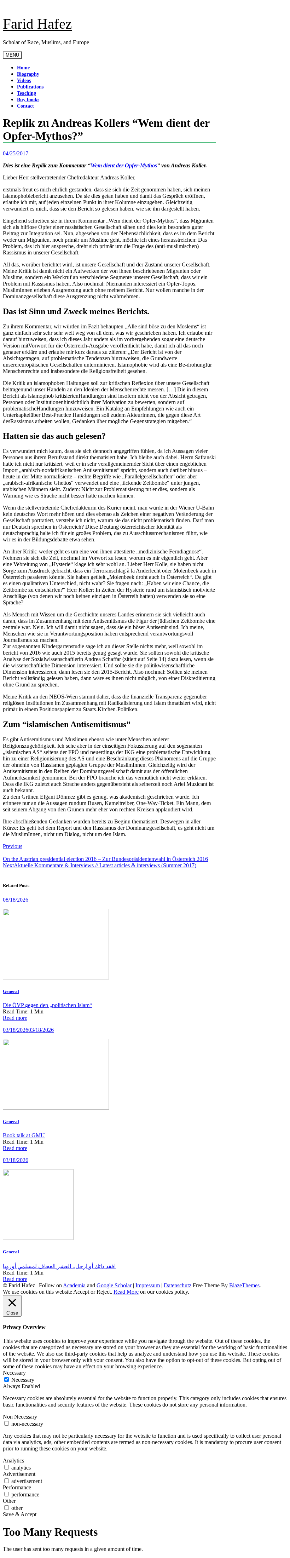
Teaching (26, 93)
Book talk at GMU (24, 1135)
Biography (28, 74)
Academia (74, 1285)
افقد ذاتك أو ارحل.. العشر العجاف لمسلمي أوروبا (59, 1266)
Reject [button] (104, 1292)
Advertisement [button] (19, 1474)
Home (23, 67)
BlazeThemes (244, 1285)
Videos (24, 80)
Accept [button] (81, 1292)
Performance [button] (17, 1487)
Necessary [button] (14, 1373)
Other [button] (9, 1501)
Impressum (147, 1285)
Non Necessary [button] (20, 1417)
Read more (15, 1018)
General (11, 991)
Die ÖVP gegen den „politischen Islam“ (47, 1005)
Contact (25, 106)
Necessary (22, 1380)
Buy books (28, 99)
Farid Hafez (37, 24)
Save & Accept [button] (19, 1514)
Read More (126, 1292)
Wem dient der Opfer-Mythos (124, 165)
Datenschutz (177, 1285)
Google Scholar (114, 1285)
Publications (30, 87)
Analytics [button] (13, 1461)
